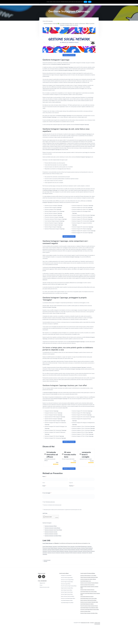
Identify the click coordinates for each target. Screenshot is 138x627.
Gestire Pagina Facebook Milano (66, 590)
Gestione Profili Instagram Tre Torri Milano (88, 575)
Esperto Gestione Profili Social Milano (67, 596)
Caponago (45, 561)
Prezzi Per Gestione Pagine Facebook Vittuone (89, 605)
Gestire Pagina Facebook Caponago (72, 549)
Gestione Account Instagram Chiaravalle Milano (89, 602)
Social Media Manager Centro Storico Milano (88, 598)
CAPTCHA (45, 513)
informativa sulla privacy (50, 501)
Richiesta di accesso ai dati (44, 587)
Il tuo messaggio (47, 493)
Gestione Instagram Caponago (75, 551)
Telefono (71, 485)
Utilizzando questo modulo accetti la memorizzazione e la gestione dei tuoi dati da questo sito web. (63, 509)
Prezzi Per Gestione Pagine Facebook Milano (68, 585)
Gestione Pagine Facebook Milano (67, 592)
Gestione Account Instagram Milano (67, 579)
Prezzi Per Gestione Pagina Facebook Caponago (57, 551)
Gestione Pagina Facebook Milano (67, 594)
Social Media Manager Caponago (50, 546)
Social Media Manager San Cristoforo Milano (88, 591)
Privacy (41, 585)
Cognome (71, 482)
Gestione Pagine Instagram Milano (67, 581)
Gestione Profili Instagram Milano (67, 577)
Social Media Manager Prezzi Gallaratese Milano (89, 607)
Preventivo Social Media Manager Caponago (52, 548)
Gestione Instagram (47, 560)
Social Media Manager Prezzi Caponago (66, 546)
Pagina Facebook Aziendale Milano (67, 588)
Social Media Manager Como (85, 581)
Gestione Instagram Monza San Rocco (87, 584)
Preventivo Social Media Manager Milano (68, 598)
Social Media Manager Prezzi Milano (67, 602)
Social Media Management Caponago (83, 546)
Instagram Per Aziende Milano (66, 575)
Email (44, 485)
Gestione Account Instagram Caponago (56, 552)
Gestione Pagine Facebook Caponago (55, 549)
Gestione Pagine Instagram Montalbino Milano (89, 613)
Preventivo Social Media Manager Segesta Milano (89, 609)
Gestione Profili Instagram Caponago (73, 552)
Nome (44, 476)
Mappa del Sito (42, 583)
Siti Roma (92, 622)
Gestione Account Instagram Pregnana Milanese (89, 582)
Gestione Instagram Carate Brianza (52, 528)
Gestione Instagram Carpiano (51, 533)
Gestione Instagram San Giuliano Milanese (88, 579)
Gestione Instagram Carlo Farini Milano (53, 530)
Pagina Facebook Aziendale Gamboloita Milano (89, 577)
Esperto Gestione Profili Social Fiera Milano (88, 600)
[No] (136, 1)
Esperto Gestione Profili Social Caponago (71, 548)
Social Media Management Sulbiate (87, 603)
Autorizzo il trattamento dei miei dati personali (52, 505)
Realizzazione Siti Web (85, 622)
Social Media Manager (48, 543)
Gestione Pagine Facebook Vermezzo (87, 589)
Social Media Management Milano (67, 600)
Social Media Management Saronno (86, 596)
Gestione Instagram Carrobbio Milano (53, 535)
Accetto (85, 1)
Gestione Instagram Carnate (51, 531)
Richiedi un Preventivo (69, 55)
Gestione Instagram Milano (51, 526)
